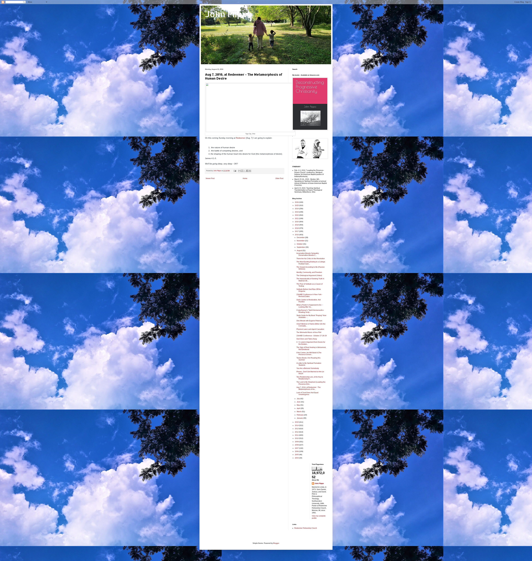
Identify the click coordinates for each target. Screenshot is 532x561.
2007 (297, 448)
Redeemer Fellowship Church (305, 528)
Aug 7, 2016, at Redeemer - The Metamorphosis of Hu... (308, 388)
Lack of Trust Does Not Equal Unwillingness (307, 394)
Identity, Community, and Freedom (309, 272)
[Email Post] (235, 170)
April (299, 408)
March (299, 412)
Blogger (276, 543)
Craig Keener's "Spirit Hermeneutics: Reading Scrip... (310, 311)
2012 (297, 432)
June (299, 402)
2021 (297, 218)
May (298, 405)
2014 (297, 425)
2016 (297, 235)
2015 (297, 422)
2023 (297, 212)
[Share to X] (244, 170)
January (300, 418)
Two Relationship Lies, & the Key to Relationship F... (309, 378)
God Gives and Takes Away (306, 339)
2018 (297, 228)
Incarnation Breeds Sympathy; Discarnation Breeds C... (307, 254)
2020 (297, 222)
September (301, 247)
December (301, 237)
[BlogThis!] (242, 170)
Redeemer (241, 138)
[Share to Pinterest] (250, 170)
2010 (297, 438)
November (301, 241)
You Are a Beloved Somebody (307, 368)
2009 (297, 442)
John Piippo (229, 14)
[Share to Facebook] (247, 170)
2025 (297, 205)
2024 (297, 209)
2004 (297, 458)
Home (245, 178)
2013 (297, 429)
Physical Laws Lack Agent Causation (310, 329)
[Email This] (239, 170)
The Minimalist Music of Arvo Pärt (308, 332)
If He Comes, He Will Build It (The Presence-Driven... (308, 354)
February (300, 415)
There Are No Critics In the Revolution (310, 259)
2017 (297, 231)
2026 (297, 202)
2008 (297, 445)
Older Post (279, 178)
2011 (297, 435)
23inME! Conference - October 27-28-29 (311, 336)
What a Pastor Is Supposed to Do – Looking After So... (309, 306)
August (299, 251)
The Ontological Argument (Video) (309, 275)
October (300, 244)
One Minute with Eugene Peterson (309, 321)
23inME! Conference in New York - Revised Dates (309, 295)
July (298, 399)
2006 (297, 451)
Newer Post (210, 178)
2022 (297, 215)
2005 (297, 455)
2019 (297, 225)
